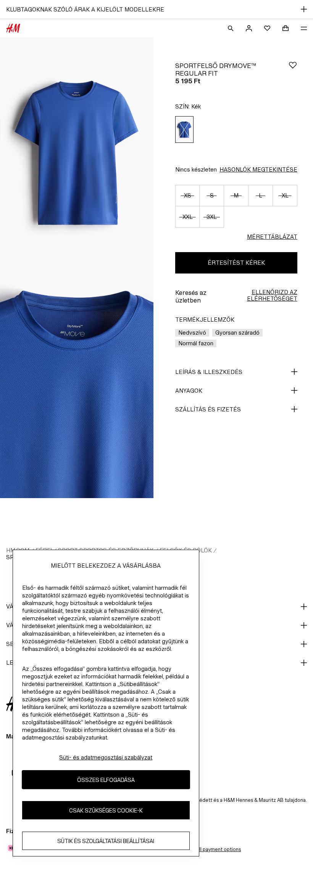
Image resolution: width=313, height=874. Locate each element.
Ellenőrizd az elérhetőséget (272, 295)
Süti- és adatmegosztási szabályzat (105, 757)
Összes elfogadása (106, 780)
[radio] (184, 129)
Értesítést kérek (236, 262)
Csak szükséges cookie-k (106, 810)
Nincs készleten (196, 169)
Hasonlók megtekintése (258, 169)
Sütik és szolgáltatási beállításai (105, 841)
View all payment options (212, 849)
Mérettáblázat (272, 236)
